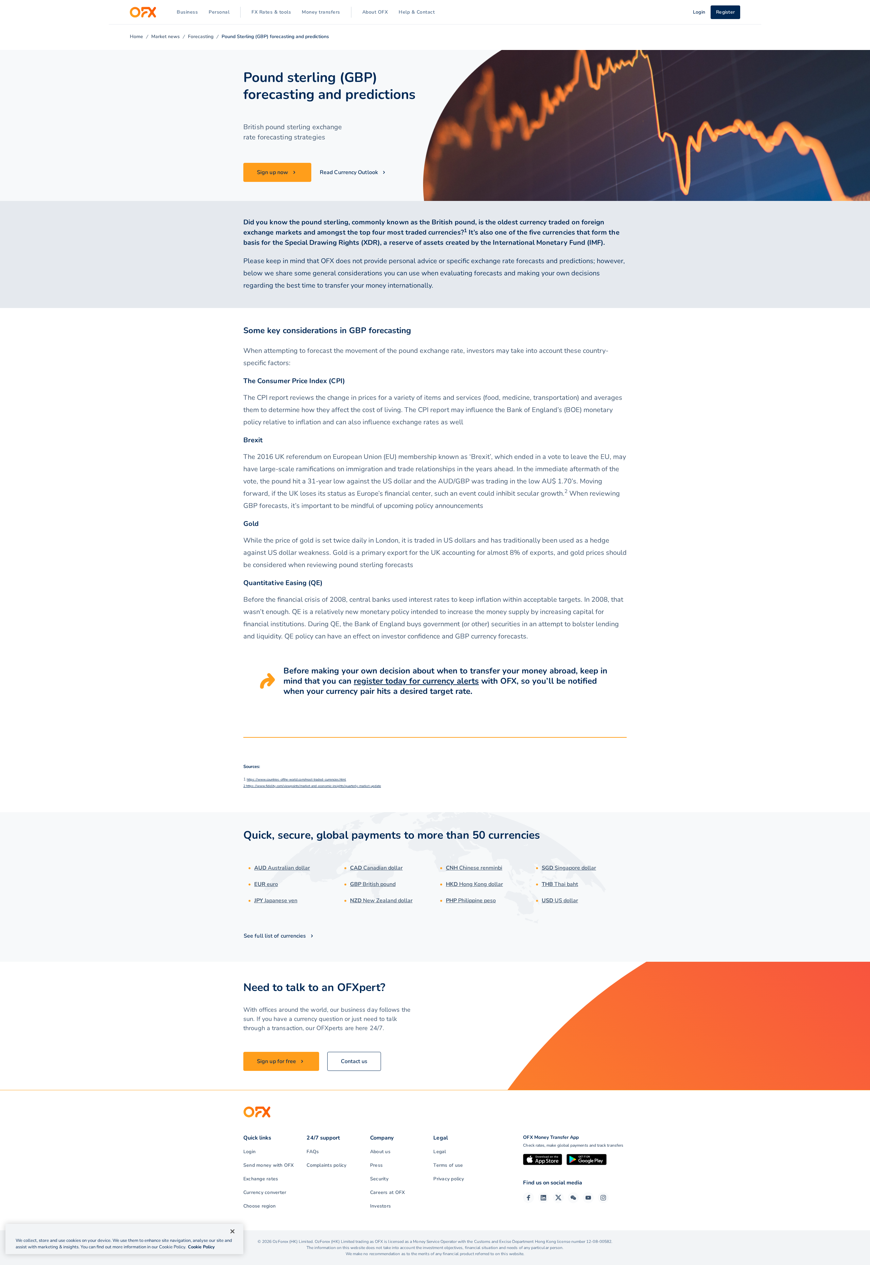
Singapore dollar (569, 868)
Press (376, 1165)
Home (136, 36)
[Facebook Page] (528, 1197)
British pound (373, 884)
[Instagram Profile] (603, 1197)
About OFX (375, 12)
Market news (165, 36)
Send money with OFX (268, 1165)
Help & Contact (417, 12)
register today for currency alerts (416, 681)
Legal (439, 1151)
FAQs (313, 1151)
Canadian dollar (376, 868)
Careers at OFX (387, 1192)
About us (380, 1151)
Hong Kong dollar (474, 884)
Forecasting (200, 36)
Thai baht (560, 884)
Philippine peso (471, 900)
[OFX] (143, 12)
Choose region (259, 1206)
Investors (380, 1206)
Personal (219, 12)
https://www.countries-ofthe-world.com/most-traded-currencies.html (296, 779)
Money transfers (321, 12)
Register (725, 12)
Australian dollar (282, 868)
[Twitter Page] (558, 1197)
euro (266, 884)
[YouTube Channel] (588, 1197)
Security (379, 1179)
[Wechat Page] (573, 1197)
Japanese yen (275, 900)
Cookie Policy (201, 1247)
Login (249, 1151)
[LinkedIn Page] (543, 1197)
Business (187, 12)
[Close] (232, 1231)
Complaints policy (326, 1165)
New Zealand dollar (381, 900)
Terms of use (448, 1165)
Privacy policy (448, 1179)
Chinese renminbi (474, 868)
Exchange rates (260, 1179)
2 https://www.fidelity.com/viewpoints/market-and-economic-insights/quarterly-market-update (312, 786)
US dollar (560, 900)
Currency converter (264, 1192)
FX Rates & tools (271, 12)
